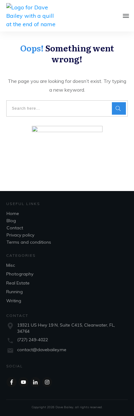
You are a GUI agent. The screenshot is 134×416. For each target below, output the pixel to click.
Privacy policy (20, 235)
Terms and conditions (29, 242)
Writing (13, 301)
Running (14, 291)
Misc (10, 265)
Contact (15, 228)
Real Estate (18, 283)
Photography (19, 274)
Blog (11, 220)
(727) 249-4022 (32, 339)
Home (13, 213)
